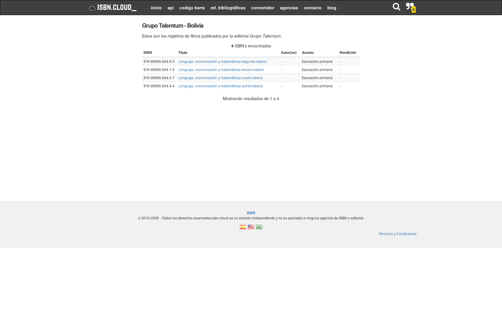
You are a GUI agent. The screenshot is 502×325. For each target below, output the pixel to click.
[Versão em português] (259, 228)
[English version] (251, 228)
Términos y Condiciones (398, 233)
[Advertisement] (109, 107)
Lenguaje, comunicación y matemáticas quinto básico (220, 85)
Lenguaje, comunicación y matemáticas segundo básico (222, 61)
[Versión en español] (243, 228)
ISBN (251, 212)
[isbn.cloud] (112, 7)
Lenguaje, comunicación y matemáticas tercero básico (221, 69)
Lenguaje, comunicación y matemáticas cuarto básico (220, 77)
